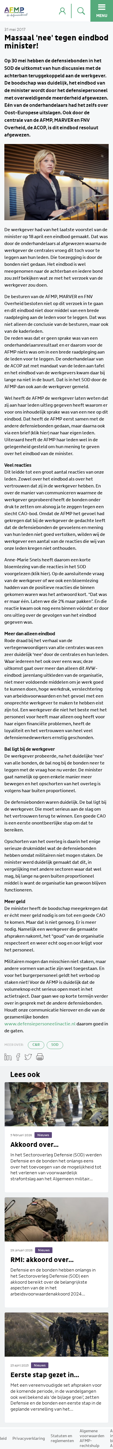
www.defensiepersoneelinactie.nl (40, 1024)
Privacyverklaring (28, 1439)
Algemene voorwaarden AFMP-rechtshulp (92, 1438)
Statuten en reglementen (62, 1438)
